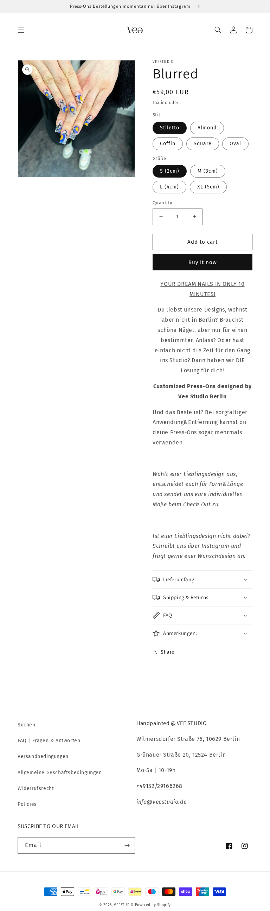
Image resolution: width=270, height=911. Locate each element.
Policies (27, 804)
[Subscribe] (127, 845)
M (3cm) (208, 171)
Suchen (27, 725)
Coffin (167, 144)
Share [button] (168, 652)
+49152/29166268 (159, 786)
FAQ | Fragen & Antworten (49, 741)
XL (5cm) (208, 187)
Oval (235, 144)
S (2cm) (169, 171)
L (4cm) (169, 187)
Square (203, 144)
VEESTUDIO (123, 905)
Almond (207, 128)
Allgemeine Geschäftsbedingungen (60, 773)
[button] (21, 30)
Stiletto (169, 128)
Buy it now (202, 262)
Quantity (162, 202)
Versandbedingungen (43, 756)
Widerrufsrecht (36, 788)
